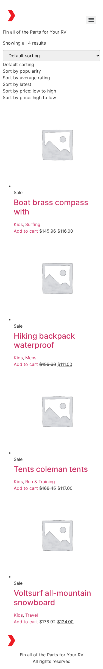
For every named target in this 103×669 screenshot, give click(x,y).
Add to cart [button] (26, 231)
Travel (31, 615)
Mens (30, 357)
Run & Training (40, 481)
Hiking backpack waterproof (44, 340)
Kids (18, 224)
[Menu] (91, 20)
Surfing (32, 224)
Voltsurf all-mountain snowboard (52, 597)
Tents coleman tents (51, 469)
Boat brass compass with (51, 207)
